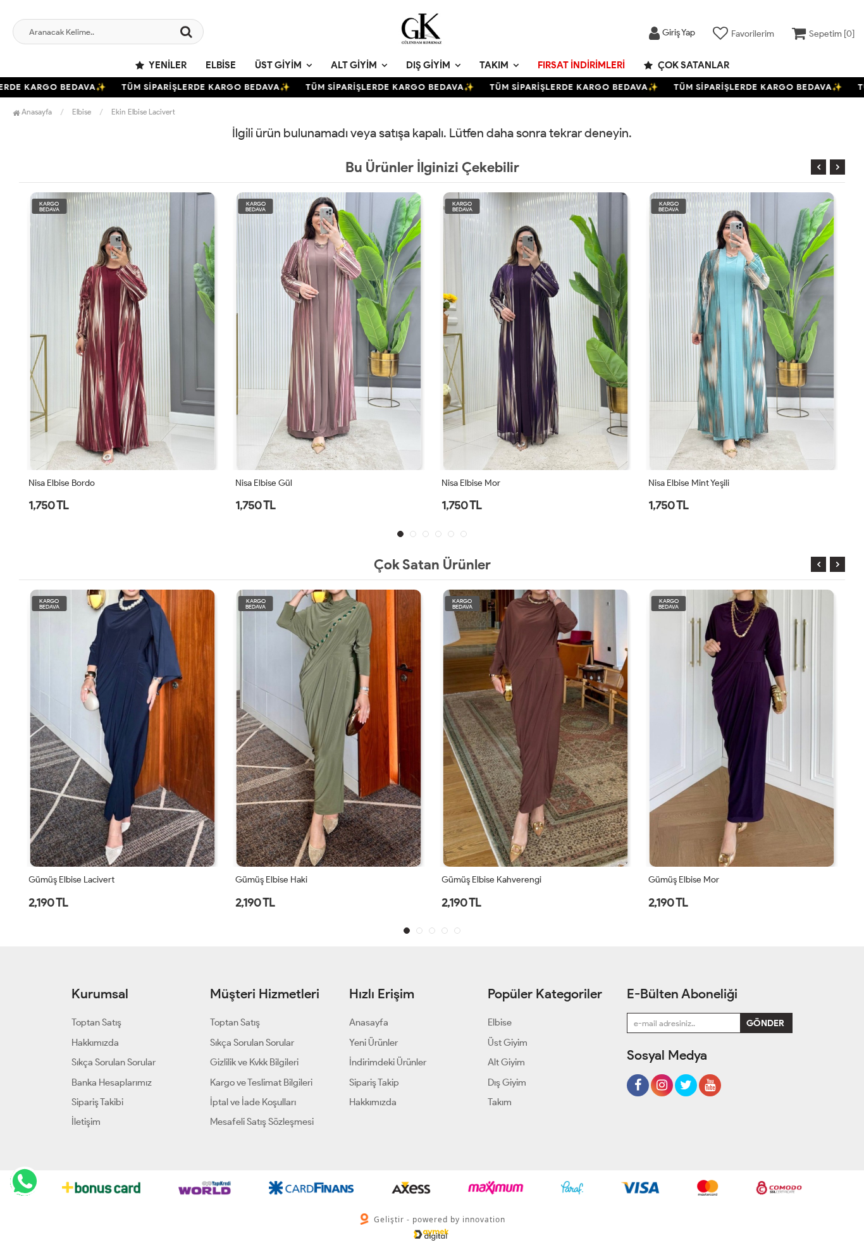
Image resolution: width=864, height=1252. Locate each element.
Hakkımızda (95, 1042)
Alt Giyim (354, 65)
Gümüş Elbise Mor (683, 879)
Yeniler (167, 65)
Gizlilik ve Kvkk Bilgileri (254, 1062)
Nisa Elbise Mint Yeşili (569, 483)
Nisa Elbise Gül (144, 483)
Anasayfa (36, 111)
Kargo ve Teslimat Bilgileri (261, 1082)
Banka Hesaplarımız (111, 1082)
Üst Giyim (278, 65)
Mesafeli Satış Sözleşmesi (262, 1121)
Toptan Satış (96, 1022)
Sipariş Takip (374, 1082)
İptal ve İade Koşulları (253, 1102)
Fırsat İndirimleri (581, 65)
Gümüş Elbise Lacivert (71, 879)
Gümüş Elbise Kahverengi (491, 879)
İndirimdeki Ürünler (387, 1062)
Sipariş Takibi (97, 1102)
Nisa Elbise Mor (352, 483)
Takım (494, 65)
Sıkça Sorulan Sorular (113, 1062)
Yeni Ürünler (373, 1042)
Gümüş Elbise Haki (271, 879)
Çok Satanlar (692, 65)
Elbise (221, 65)
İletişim (86, 1121)
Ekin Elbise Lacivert (143, 111)
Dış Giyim (428, 65)
